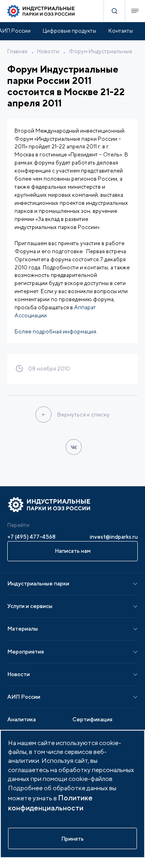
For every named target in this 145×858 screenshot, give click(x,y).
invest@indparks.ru (114, 536)
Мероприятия (25, 651)
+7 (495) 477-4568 (31, 536)
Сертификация (92, 719)
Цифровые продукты (69, 30)
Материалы (22, 628)
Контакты (120, 30)
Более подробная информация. (55, 331)
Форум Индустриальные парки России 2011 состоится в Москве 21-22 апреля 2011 (103, 51)
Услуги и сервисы (29, 606)
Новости (48, 51)
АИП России (23, 696)
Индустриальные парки (38, 583)
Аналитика (21, 719)
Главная (17, 51)
